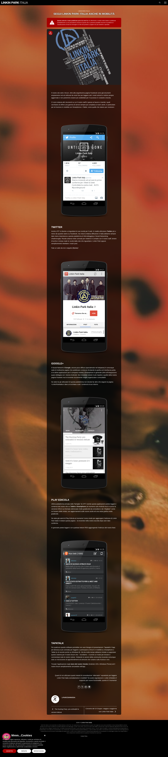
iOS (96, 664)
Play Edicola (70, 518)
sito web (60, 93)
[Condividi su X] (82, 687)
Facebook (94, 93)
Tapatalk (107, 647)
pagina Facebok (56, 377)
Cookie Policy (84, 736)
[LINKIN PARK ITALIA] (14, 3)
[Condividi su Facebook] (78, 687)
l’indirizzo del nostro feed (106, 528)
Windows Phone (105, 664)
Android (92, 664)
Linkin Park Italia (84, 11)
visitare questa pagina (67, 521)
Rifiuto (24, 751)
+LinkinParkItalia (57, 384)
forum (67, 93)
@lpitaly (75, 248)
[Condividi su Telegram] (89, 687)
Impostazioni (39, 751)
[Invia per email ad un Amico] (85, 687)
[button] (45, 735)
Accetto (9, 751)
